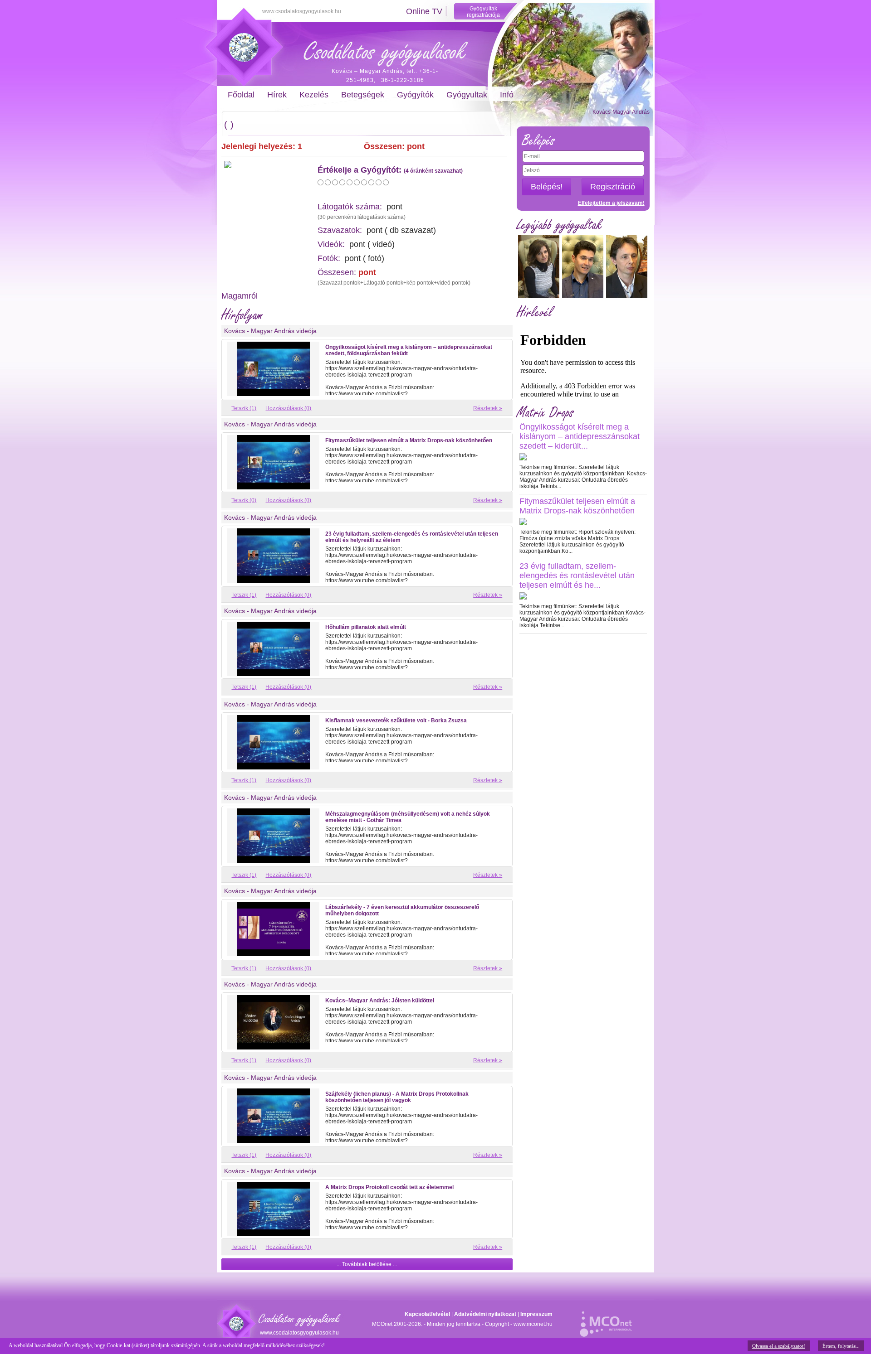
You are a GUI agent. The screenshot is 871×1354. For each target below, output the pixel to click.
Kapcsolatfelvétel (427, 1314)
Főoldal (241, 94)
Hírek (277, 94)
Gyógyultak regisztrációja (483, 11)
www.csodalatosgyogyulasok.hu (301, 11)
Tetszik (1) (243, 408)
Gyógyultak (466, 94)
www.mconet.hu (533, 1324)
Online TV (424, 11)
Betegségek (362, 94)
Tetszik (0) (243, 500)
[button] (367, 1264)
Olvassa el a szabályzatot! (778, 1346)
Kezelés (313, 94)
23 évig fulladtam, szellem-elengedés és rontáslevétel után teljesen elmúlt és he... (577, 575)
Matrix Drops (545, 412)
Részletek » (487, 408)
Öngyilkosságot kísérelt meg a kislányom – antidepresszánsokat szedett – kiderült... (579, 436)
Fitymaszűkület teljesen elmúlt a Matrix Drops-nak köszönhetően (577, 506)
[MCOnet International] (606, 1319)
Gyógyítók (415, 94)
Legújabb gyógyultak (559, 225)
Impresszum (536, 1314)
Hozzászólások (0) (288, 408)
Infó (507, 94)
